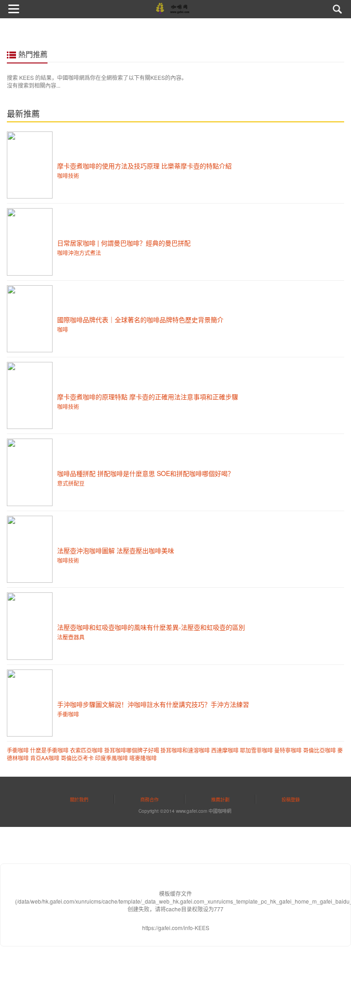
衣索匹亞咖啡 (86, 750)
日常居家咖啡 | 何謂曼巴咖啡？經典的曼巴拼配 (124, 242)
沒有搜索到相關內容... (33, 85)
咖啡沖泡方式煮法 (79, 252)
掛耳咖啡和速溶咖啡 (185, 750)
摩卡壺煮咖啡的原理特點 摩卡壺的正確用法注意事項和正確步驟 (147, 396)
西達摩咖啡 (225, 750)
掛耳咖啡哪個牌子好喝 (131, 750)
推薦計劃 (220, 799)
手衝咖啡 (68, 714)
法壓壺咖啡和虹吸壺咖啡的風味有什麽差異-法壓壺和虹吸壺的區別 (151, 627)
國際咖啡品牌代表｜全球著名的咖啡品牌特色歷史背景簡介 (140, 319)
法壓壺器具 (71, 637)
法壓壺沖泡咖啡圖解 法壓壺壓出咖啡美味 (115, 550)
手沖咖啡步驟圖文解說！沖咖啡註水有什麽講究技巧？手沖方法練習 (153, 704)
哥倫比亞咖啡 (319, 750)
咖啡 (62, 329)
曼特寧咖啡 (288, 750)
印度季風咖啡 (111, 758)
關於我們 (79, 799)
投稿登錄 (291, 799)
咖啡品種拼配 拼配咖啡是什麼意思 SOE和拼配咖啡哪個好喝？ (145, 473)
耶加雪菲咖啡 (256, 750)
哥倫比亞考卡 (77, 758)
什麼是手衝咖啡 (49, 750)
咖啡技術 (68, 175)
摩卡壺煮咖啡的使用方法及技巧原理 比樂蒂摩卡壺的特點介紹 (144, 165)
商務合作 (149, 799)
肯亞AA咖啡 (44, 758)
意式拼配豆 (71, 483)
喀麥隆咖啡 (143, 758)
